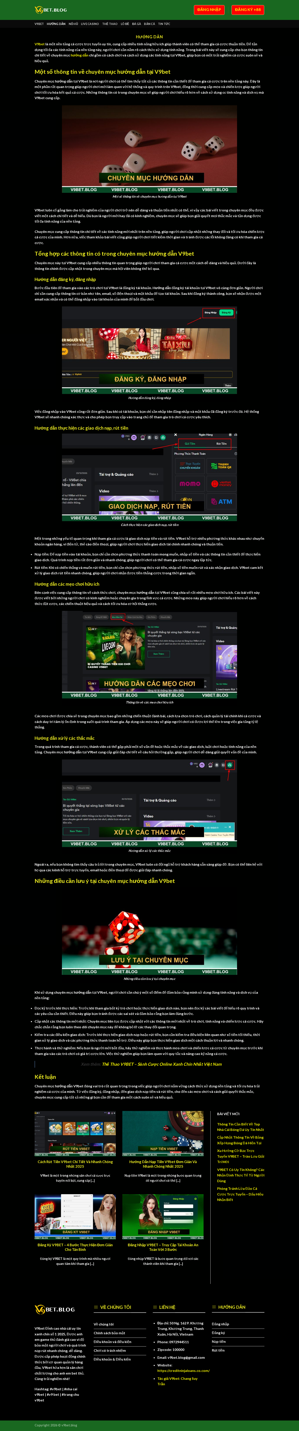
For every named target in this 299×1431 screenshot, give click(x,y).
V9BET (39, 24)
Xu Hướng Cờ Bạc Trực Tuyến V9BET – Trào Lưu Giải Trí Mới (240, 1156)
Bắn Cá (149, 24)
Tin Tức (164, 24)
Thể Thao (110, 24)
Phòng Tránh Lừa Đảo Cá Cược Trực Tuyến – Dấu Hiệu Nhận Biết (240, 1194)
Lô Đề (125, 24)
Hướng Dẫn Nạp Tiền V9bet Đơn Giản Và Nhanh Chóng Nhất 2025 (163, 1164)
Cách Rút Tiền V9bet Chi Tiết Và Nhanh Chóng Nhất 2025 (75, 1164)
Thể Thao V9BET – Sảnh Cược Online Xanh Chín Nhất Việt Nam (162, 1064)
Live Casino (90, 24)
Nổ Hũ (73, 24)
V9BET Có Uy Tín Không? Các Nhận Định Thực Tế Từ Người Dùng (240, 1175)
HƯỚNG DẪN (56, 24)
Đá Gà (136, 24)
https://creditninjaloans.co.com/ (183, 1370)
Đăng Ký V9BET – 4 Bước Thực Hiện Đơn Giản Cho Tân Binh (75, 1247)
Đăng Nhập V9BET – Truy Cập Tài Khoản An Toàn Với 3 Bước (163, 1247)
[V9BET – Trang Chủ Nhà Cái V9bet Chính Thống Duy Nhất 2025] (53, 10)
